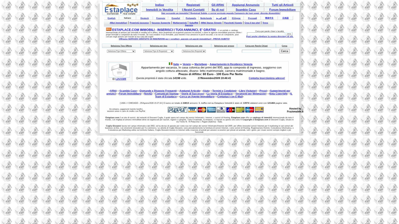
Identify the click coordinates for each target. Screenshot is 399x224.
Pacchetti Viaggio (233, 23)
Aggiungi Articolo (190, 90)
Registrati (193, 4)
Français (160, 18)
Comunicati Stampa (166, 93)
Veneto (187, 64)
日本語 (285, 18)
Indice (159, 4)
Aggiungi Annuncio (246, 4)
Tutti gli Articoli (282, 4)
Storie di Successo (192, 93)
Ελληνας (236, 18)
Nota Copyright (278, 93)
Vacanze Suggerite (160, 23)
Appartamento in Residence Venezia (231, 64)
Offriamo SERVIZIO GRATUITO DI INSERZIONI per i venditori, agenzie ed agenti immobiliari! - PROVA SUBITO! (174, 39)
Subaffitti (193, 23)
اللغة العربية (221, 18)
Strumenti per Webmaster (251, 93)
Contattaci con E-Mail (230, 96)
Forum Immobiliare (282, 9)
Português (191, 18)
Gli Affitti (218, 4)
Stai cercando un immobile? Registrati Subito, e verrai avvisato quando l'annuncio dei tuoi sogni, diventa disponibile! (220, 13)
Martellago (201, 64)
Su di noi (218, 9)
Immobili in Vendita (159, 9)
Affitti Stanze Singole (211, 23)
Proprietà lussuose (139, 23)
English (111, 18)
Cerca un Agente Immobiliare (197, 96)
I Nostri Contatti (193, 9)
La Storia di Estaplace (220, 93)
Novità (148, 93)
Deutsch (144, 18)
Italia (176, 64)
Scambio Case (128, 90)
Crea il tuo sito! (252, 23)
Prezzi (263, 90)
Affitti (113, 90)
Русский (252, 18)
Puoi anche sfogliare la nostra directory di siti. (269, 36)
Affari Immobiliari (118, 23)
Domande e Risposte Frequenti (158, 90)
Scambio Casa (246, 9)
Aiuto (206, 90)
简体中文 (269, 18)
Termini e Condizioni (224, 90)
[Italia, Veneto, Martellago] (119, 76)
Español (176, 18)
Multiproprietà (180, 23)
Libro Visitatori (247, 90)
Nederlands (206, 18)
